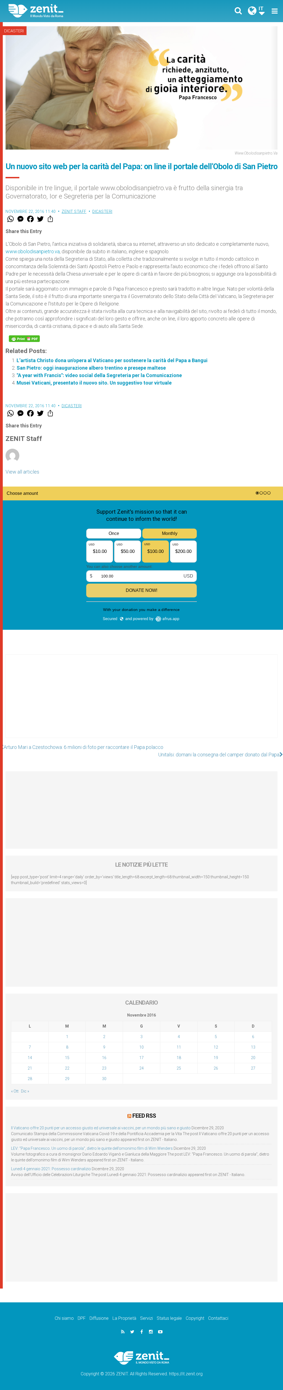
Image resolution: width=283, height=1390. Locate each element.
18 (179, 1057)
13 (253, 1047)
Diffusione (99, 1318)
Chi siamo (64, 1318)
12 (216, 1047)
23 (104, 1068)
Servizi (146, 1318)
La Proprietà (124, 1318)
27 (253, 1068)
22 (67, 1068)
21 (30, 1068)
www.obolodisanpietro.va (33, 251)
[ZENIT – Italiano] (79, 11)
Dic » (25, 1091)
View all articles (22, 472)
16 (104, 1057)
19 (216, 1057)
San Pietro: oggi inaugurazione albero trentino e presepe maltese (91, 368)
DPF (82, 1318)
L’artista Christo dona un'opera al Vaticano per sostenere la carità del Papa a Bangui (112, 360)
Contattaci (218, 1318)
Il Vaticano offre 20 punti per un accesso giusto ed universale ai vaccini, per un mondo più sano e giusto (101, 1128)
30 (104, 1079)
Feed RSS (144, 1115)
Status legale (169, 1318)
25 (179, 1068)
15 (67, 1057)
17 (141, 1057)
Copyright (195, 1318)
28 (30, 1079)
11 (179, 1047)
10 (141, 1047)
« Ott (15, 1091)
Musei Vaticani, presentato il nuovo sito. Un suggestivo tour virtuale (94, 383)
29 (67, 1079)
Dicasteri (14, 30)
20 (253, 1057)
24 (141, 1068)
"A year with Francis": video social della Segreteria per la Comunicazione (99, 375)
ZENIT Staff (74, 211)
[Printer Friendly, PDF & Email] (24, 338)
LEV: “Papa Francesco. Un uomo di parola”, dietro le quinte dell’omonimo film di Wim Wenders (92, 1148)
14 (30, 1057)
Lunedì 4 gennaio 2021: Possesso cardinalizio (51, 1169)
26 (216, 1068)
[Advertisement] (141, 701)
